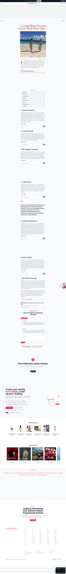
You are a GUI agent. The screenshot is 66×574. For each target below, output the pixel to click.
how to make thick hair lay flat (51, 473)
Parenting (40, 540)
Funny (25, 534)
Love (42, 6)
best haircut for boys (32, 473)
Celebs (40, 531)
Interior (40, 536)
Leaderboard (49, 404)
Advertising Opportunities (28, 552)
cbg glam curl (22, 475)
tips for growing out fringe (16, 473)
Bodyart (10, 6)
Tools (25, 545)
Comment (22, 342)
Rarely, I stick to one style (34, 305)
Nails (25, 540)
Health (25, 536)
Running (55, 540)
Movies (21, 6)
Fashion (40, 532)
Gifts (12, 6)
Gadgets (45, 6)
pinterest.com (29, 299)
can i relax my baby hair (42, 475)
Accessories (30, 6)
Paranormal (6, 6)
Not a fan (26, 72)
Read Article (14, 462)
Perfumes (48, 540)
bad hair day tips (40, 473)
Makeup (33, 538)
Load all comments (24, 318)
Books (61, 6)
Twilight (40, 543)
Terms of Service (26, 554)
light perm (61, 473)
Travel (63, 6)
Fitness (48, 532)
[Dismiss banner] (44, 345)
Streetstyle (37, 6)
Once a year (28, 305)
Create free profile (9, 407)
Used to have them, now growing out (32, 72)
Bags (40, 529)
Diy (32, 532)
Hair (47, 6)
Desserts (50, 6)
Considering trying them (42, 72)
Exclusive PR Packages (40, 552)
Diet (34, 6)
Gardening (54, 6)
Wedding (48, 543)
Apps (32, 529)
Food (40, 6)
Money (40, 538)
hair (2, 20)
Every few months (23, 305)
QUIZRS (44, 308)
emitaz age (25, 473)
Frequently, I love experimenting (25, 307)
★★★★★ (63, 20)
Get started (57, 404)
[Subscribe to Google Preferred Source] (26, 346)
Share (44, 58)
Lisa (22, 58)
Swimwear (57, 6)
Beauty (55, 529)
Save (40, 58)
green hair (28, 208)
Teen (25, 543)
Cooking (18, 6)
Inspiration (2, 6)
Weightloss (27, 6)
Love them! (22, 72)
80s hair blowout (6, 473)
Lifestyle (55, 536)
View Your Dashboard (19, 407)
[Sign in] (64, 3)
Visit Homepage (33, 520)
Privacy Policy (51, 552)
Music (15, 6)
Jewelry (24, 6)
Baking (48, 529)
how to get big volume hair (31, 475)
